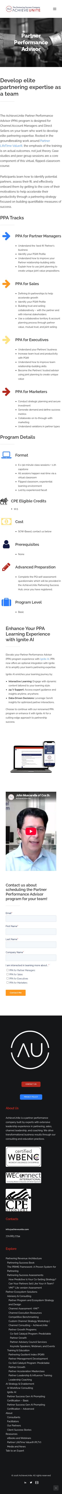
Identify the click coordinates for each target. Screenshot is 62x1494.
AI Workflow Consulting (20, 1388)
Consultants (13, 1417)
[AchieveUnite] (23, 9)
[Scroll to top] (56, 1487)
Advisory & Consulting (19, 1296)
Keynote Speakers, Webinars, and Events (32, 1346)
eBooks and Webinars (19, 1438)
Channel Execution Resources (25, 1312)
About (9, 1413)
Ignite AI (44, 659)
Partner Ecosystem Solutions (21, 1291)
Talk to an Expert (15, 1450)
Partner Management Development (28, 1358)
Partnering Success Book (20, 1262)
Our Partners (14, 1425)
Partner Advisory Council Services (28, 1342)
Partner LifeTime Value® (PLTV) (24, 1442)
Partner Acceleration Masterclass (27, 1371)
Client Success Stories (19, 1429)
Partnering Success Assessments (25, 1275)
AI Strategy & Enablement (20, 1383)
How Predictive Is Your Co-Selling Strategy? (32, 1279)
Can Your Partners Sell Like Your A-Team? (31, 1283)
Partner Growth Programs (22, 1329)
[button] (54, 9)
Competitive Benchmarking (24, 1317)
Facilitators (13, 1421)
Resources (11, 1434)
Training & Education (18, 1350)
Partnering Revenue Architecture (24, 1258)
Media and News (16, 1446)
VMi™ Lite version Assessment (25, 1287)
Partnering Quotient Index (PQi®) (26, 1354)
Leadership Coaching (20, 1379)
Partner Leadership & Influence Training (30, 1375)
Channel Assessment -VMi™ (24, 1308)
